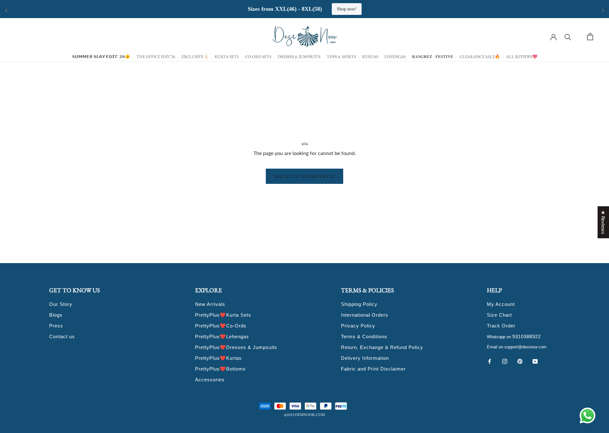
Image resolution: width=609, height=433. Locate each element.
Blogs (55, 315)
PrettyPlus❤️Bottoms (220, 369)
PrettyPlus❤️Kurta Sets (223, 315)
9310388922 (526, 336)
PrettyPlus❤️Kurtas (218, 358)
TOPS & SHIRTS (341, 56)
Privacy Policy (358, 325)
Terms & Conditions (364, 336)
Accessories (210, 379)
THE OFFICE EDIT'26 (155, 56)
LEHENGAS (395, 56)
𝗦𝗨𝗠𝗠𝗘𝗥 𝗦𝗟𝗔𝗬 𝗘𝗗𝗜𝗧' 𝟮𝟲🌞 (101, 56)
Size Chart (499, 315)
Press (56, 325)
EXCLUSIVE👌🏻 (194, 56)
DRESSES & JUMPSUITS (299, 56)
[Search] (568, 36)
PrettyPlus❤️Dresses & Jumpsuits (236, 347)
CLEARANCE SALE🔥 (480, 56)
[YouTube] (535, 361)
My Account (501, 304)
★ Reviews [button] (603, 222)
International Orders (364, 315)
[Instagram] (504, 361)
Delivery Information (365, 358)
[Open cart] (590, 36)
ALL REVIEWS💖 (521, 56)
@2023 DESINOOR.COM (304, 414)
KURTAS (370, 56)
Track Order (501, 325)
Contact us (62, 336)
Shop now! (347, 9)
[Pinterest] (519, 361)
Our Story (60, 304)
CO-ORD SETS (258, 56)
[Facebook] (489, 361)
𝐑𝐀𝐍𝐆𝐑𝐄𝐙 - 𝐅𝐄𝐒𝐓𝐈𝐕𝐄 (432, 56)
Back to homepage (304, 176)
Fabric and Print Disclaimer (373, 369)
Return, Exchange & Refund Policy (382, 347)
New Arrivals (210, 304)
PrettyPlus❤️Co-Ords (220, 325)
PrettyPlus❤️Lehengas (222, 336)
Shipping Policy (359, 304)
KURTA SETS (227, 56)
